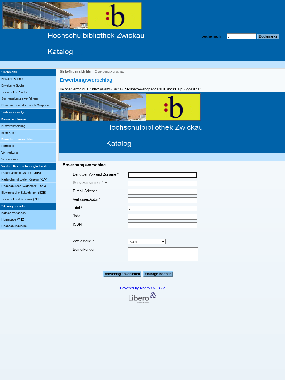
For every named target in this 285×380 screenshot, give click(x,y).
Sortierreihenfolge (13, 112)
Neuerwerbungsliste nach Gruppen (25, 105)
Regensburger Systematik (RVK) (23, 185)
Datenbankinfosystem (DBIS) (21, 172)
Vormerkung (9, 152)
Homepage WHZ (12, 219)
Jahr (76, 216)
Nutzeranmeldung (13, 126)
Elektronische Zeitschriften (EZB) (23, 192)
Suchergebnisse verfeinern (19, 98)
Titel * (77, 208)
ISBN (77, 224)
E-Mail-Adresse (85, 191)
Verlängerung (10, 159)
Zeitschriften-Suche (14, 92)
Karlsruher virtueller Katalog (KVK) (24, 179)
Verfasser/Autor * (86, 199)
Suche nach (211, 36)
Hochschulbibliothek (14, 226)
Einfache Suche (12, 78)
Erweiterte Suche (12, 85)
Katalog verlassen (13, 212)
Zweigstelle (82, 241)
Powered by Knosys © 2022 (142, 288)
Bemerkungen (84, 249)
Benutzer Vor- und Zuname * (96, 174)
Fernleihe (7, 145)
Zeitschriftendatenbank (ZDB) (21, 199)
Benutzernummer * (88, 183)
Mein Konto (8, 132)
